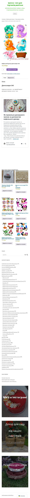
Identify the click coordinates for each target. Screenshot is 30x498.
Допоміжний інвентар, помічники (9, 348)
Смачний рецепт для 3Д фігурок (9, 381)
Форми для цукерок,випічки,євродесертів (11, 369)
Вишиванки (5, 298)
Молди (3, 355)
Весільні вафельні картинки (9, 297)
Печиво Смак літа (6, 377)
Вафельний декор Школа (8, 291)
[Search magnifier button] (27, 255)
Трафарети (4, 367)
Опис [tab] (4, 77)
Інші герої (5, 309)
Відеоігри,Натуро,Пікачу (8, 300)
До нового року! (5, 344)
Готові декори (5, 339)
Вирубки (4, 337)
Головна (4, 19)
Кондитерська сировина (7, 349)
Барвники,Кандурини (7, 272)
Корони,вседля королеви (7, 353)
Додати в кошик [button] (7, 190)
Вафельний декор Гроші (8, 288)
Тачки (4, 335)
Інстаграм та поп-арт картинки (10, 307)
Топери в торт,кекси (6, 365)
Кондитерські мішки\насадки (8, 351)
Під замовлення (5, 360)
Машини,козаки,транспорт (9, 323)
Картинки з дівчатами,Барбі (9, 314)
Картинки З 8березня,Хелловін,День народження (14, 313)
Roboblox (5, 283)
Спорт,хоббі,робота (7, 334)
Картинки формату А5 (8, 318)
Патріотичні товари (6, 358)
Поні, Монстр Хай (7, 328)
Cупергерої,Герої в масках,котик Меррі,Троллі (13, 281)
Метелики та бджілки (7, 325)
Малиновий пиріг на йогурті (8, 379)
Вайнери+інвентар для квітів (8, 274)
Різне (4, 330)
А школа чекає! (5, 269)
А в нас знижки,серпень (7, 265)
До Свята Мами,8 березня (8, 346)
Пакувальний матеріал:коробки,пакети (11, 356)
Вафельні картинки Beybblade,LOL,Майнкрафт (13, 293)
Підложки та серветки (7, 362)
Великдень (5, 295)
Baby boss (5, 277)
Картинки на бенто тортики (9, 316)
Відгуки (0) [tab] (11, 77)
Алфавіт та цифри (6, 270)
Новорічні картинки (7, 327)
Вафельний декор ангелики (9, 284)
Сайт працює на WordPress (7, 495)
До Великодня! (5, 341)
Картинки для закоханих (8, 311)
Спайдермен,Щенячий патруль (10, 332)
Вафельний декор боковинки (9, 286)
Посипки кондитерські (7, 363)
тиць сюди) (15, 476)
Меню (15, 13)
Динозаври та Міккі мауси (13, 73)
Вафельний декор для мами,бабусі (11, 290)
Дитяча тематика (7, 304)
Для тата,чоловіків (7, 305)
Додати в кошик (12, 69)
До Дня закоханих (6, 342)
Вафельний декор (10, 19)
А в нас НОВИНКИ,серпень (8, 267)
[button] (26, 25)
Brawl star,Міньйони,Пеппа (9, 279)
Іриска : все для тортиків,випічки (15, 4)
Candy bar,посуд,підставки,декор (9, 263)
